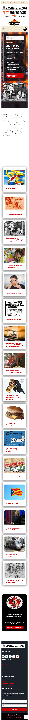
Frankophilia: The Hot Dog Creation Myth (14, 581)
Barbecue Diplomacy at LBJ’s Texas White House (14, 371)
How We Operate (9, 715)
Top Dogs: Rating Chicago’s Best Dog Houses (12, 449)
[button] (3, 29)
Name (3, 699)
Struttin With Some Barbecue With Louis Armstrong (12, 397)
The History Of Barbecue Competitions (14, 266)
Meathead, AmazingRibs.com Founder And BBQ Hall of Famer (12, 66)
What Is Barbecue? (12, 188)
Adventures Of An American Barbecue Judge (14, 292)
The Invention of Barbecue (14, 214)
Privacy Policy (17, 715)
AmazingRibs (9, 38)
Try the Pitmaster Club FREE (17, 3)
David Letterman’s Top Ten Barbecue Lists (14, 529)
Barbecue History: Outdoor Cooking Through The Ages (14, 240)
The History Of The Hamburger (12, 424)
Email (3, 703)
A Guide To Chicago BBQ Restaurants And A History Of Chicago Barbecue (14, 344)
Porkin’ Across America (13, 477)
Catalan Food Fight (12, 503)
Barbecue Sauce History (14, 319)
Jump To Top (14, 718)
